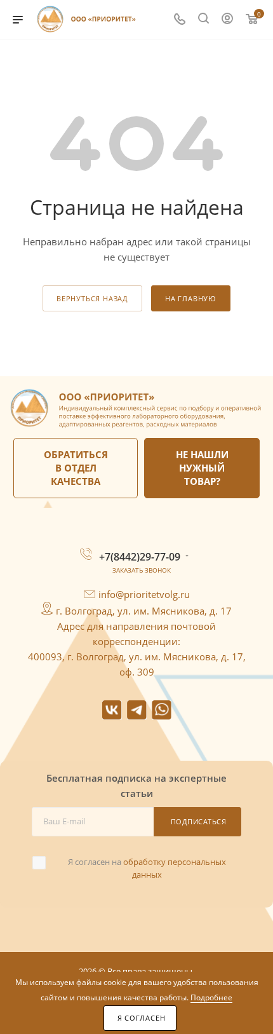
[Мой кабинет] (227, 19)
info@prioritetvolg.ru (144, 594)
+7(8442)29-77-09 (139, 557)
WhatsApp (161, 710)
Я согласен (141, 1018)
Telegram (137, 710)
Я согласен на (147, 868)
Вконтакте (112, 710)
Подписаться (199, 821)
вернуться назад (92, 298)
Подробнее (211, 997)
